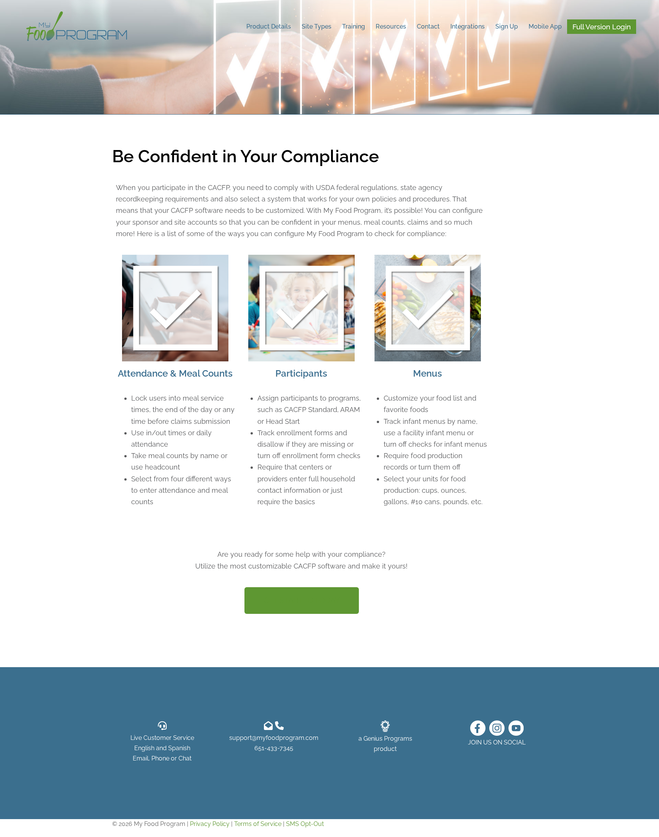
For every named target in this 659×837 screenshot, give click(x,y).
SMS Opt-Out (305, 823)
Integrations (467, 26)
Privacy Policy (210, 823)
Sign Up (506, 26)
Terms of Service (257, 823)
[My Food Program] (77, 26)
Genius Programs (387, 738)
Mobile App (545, 26)
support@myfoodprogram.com (273, 737)
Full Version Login (601, 26)
